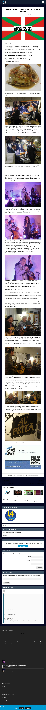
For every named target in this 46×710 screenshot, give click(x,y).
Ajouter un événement (6, 683)
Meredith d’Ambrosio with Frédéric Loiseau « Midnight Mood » (16, 665)
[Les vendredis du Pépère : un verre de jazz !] (28, 492)
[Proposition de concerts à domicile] (18, 492)
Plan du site (4, 697)
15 (34, 641)
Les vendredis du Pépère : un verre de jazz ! (27, 497)
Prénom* (29, 560)
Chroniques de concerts (14, 662)
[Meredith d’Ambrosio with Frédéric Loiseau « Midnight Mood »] (3, 666)
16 (40, 641)
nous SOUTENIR (23, 546)
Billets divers (23, 14)
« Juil (3, 650)
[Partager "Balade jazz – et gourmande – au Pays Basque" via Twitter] (17, 475)
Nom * (29, 556)
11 (11, 641)
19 (17, 643)
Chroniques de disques (14, 666)
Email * (29, 563)
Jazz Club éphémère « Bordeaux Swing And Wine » (38, 498)
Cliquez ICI (5, 535)
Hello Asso (40, 543)
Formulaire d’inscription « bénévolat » (8, 694)
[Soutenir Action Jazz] (7, 492)
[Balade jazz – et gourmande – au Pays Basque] (23, 28)
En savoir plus (28, 708)
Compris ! (21, 708)
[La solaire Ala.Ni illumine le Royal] (3, 670)
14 (28, 641)
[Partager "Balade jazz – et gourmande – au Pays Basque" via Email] (23, 475)
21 (28, 643)
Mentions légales (5, 700)
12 (17, 641)
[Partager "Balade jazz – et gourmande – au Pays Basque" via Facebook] (14, 475)
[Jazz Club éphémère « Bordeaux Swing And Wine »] (38, 492)
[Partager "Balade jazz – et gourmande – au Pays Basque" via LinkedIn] (21, 475)
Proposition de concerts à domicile (17, 497)
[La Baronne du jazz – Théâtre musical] (3, 661)
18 (11, 643)
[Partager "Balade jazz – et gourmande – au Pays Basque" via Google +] (19, 475)
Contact (3, 689)
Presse (3, 686)
